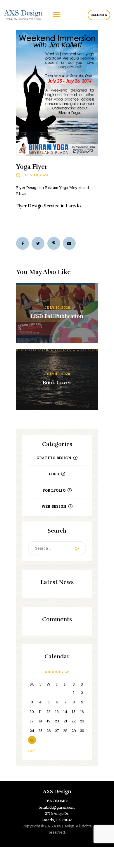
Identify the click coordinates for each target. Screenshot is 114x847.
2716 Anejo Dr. (57, 813)
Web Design (54, 506)
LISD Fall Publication (57, 316)
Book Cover (57, 383)
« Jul (31, 750)
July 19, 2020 (35, 175)
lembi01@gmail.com (57, 807)
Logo (54, 473)
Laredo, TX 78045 (57, 819)
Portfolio (53, 490)
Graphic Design (54, 457)
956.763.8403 (57, 800)
